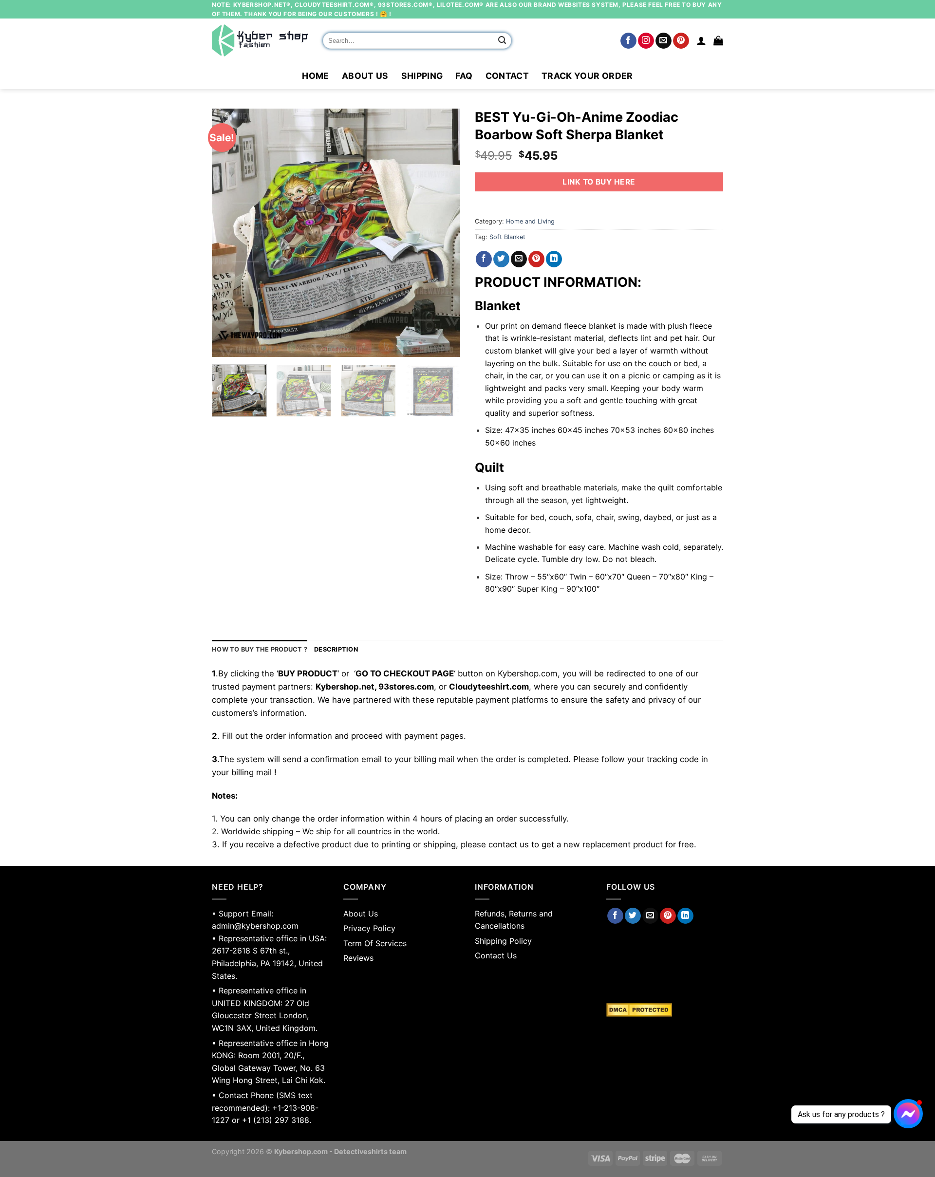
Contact (507, 76)
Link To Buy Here (598, 182)
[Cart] (718, 40)
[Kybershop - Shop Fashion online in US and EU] (260, 40)
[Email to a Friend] (519, 259)
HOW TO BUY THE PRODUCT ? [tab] (259, 649)
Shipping (422, 76)
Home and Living (530, 221)
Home (315, 76)
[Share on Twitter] (501, 259)
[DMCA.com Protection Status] (664, 1010)
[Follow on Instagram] (646, 41)
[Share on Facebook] (484, 259)
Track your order (587, 76)
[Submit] (502, 41)
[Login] (701, 40)
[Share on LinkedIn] (554, 259)
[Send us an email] (663, 41)
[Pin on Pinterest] (536, 259)
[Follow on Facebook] (628, 41)
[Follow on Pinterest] (681, 41)
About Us (365, 76)
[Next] (443, 233)
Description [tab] (336, 649)
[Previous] (229, 233)
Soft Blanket (507, 237)
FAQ (463, 76)
